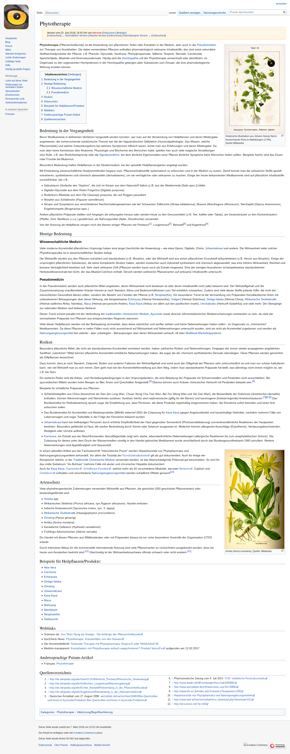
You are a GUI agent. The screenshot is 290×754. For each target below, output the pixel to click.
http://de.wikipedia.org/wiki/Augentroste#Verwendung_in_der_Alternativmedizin (94, 692)
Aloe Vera (50, 567)
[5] (150, 381)
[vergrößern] (282, 136)
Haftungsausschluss (81, 745)
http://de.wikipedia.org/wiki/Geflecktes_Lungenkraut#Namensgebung (89, 683)
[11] (87, 551)
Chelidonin (46, 473)
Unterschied (54, 35)
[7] (264, 397)
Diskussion (109, 32)
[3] (184, 223)
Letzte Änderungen (15, 57)
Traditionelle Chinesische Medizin (94, 459)
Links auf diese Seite (16, 80)
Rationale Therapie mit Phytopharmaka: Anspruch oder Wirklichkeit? (113, 643)
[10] (172, 472)
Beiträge (121, 32)
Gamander (72, 468)
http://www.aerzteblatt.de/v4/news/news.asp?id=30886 (205, 687)
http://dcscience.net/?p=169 (190, 704)
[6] (253, 381)
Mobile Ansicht (102, 745)
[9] (270, 397)
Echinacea (134, 299)
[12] (189, 551)
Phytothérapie (65, 663)
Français (10, 114)
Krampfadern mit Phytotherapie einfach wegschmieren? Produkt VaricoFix (117, 648)
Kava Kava (135, 303)
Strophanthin (163, 294)
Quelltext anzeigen (189, 12)
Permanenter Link (14, 98)
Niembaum (51, 609)
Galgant (176, 299)
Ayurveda (156, 313)
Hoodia (48, 498)
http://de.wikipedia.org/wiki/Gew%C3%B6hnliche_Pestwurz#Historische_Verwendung (98, 679)
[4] (207, 223)
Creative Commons (84, 732)
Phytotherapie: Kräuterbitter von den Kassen (94, 639)
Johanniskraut (214, 248)
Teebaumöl (51, 619)
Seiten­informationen (16, 102)
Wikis (8, 49)
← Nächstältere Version (74, 35)
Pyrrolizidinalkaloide (135, 455)
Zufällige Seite (13, 61)
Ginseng (49, 517)
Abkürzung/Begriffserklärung (95, 712)
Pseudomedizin (206, 44)
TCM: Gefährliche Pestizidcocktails (245, 678)
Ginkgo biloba (215, 299)
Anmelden (281, 3)
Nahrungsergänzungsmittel (56, 333)
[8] (267, 397)
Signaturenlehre (109, 154)
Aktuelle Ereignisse (15, 53)
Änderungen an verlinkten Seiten (14, 86)
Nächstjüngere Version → (137, 35)
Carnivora (50, 436)
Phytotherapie (65, 712)
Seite (39, 12)
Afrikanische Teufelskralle (260, 299)
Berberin (184, 468)
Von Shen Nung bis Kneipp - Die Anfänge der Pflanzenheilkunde (100, 634)
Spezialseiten (12, 91)
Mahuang (50, 605)
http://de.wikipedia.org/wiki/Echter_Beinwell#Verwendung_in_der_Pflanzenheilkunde (97, 687)
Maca (87, 303)
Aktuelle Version (97, 35)
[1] (150, 223)
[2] (170, 223)
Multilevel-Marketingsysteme (203, 333)
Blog (7, 42)
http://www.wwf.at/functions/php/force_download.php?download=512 (212, 699)
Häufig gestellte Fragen (17, 69)
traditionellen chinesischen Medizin (127, 313)
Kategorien (47, 712)
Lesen (172, 12)
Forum (8, 46)
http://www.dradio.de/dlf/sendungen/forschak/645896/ (204, 682)
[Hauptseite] (17, 16)
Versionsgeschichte (214, 12)
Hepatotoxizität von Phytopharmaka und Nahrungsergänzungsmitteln (213, 695)
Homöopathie (130, 58)
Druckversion (12, 94)
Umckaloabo (208, 303)
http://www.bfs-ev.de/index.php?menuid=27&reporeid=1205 (207, 691)
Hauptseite (11, 38)
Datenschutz (45, 745)
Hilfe (7, 65)
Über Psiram (61, 745)
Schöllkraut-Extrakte (96, 468)
